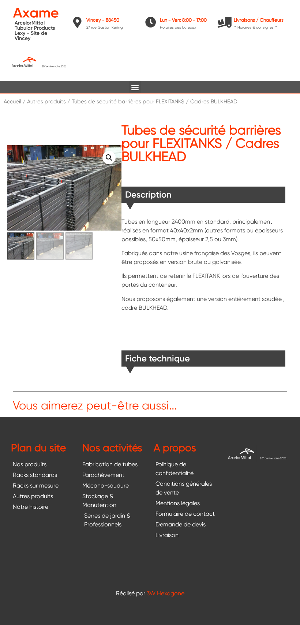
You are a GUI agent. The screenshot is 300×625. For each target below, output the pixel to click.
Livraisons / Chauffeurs (259, 20)
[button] (135, 87)
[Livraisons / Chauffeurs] (224, 22)
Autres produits (46, 101)
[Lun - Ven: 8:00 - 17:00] (150, 22)
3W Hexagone (165, 593)
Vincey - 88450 (102, 20)
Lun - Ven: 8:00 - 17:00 (183, 20)
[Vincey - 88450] (77, 22)
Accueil (12, 101)
